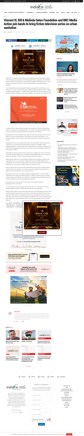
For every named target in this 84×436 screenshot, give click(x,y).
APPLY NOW (42, 232)
